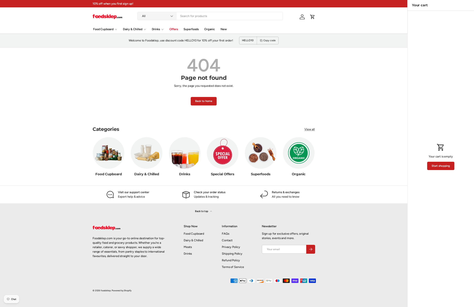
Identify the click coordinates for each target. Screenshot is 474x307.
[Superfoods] (260, 153)
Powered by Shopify (121, 290)
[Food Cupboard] (108, 153)
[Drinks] (185, 153)
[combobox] (210, 16)
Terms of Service (233, 267)
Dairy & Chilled (132, 29)
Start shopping (441, 165)
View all (309, 129)
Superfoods (191, 29)
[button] (312, 17)
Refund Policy (231, 260)
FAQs (225, 233)
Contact (227, 240)
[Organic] (299, 153)
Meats (188, 247)
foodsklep (106, 290)
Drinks (156, 29)
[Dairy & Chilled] (146, 153)
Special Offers (222, 174)
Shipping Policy (232, 253)
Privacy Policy (231, 247)
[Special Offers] (222, 153)
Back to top (202, 211)
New (224, 29)
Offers (173, 29)
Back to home (203, 101)
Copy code (269, 40)
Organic (209, 29)
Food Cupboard (103, 29)
